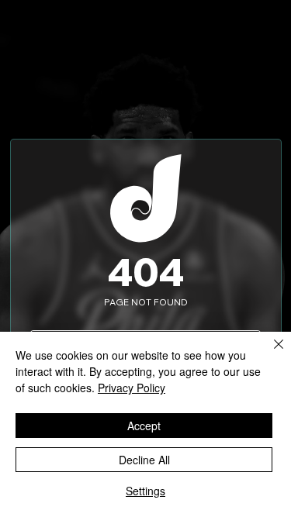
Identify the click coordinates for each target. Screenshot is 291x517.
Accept (144, 425)
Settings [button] (145, 490)
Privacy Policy (131, 387)
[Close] (269, 353)
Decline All (144, 459)
